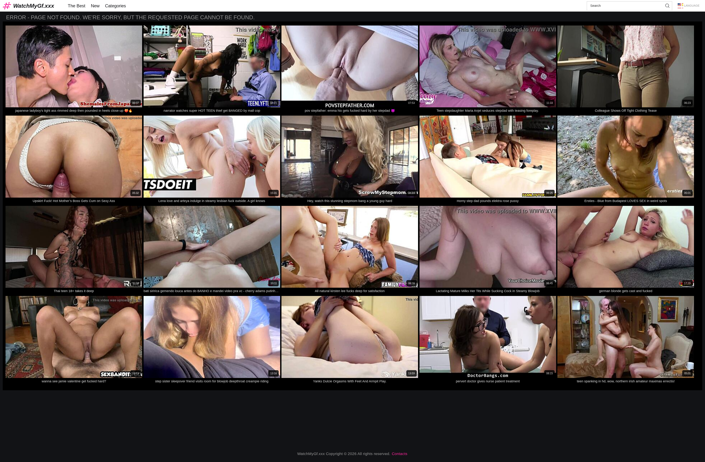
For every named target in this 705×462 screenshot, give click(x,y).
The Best (76, 5)
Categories (115, 5)
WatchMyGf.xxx (33, 6)
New (95, 5)
